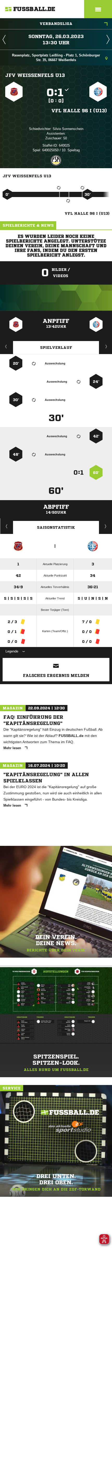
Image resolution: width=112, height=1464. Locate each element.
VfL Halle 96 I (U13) (79, 110)
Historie (6, 526)
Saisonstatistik (56, 527)
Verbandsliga (56, 23)
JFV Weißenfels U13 (35, 75)
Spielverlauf (56, 347)
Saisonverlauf (105, 526)
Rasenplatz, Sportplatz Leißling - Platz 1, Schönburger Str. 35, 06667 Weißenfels (56, 57)
